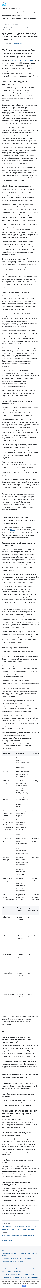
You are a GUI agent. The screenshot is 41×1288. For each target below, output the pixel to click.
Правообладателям (8, 1265)
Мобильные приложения (11, 9)
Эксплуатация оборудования (12, 15)
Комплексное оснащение (29, 1277)
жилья (12, 530)
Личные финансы (30, 18)
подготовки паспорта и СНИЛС (21, 60)
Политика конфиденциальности (13, 1262)
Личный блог (14, 24)
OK (24, 1286)
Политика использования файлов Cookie (16, 1258)
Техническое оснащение (10, 1277)
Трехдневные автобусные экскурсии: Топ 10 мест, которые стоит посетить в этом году (19, 1226)
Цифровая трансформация (12, 18)
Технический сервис (30, 12)
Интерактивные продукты (11, 12)
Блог (3, 1250)
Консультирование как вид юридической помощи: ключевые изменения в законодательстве (18, 1237)
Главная (4, 24)
